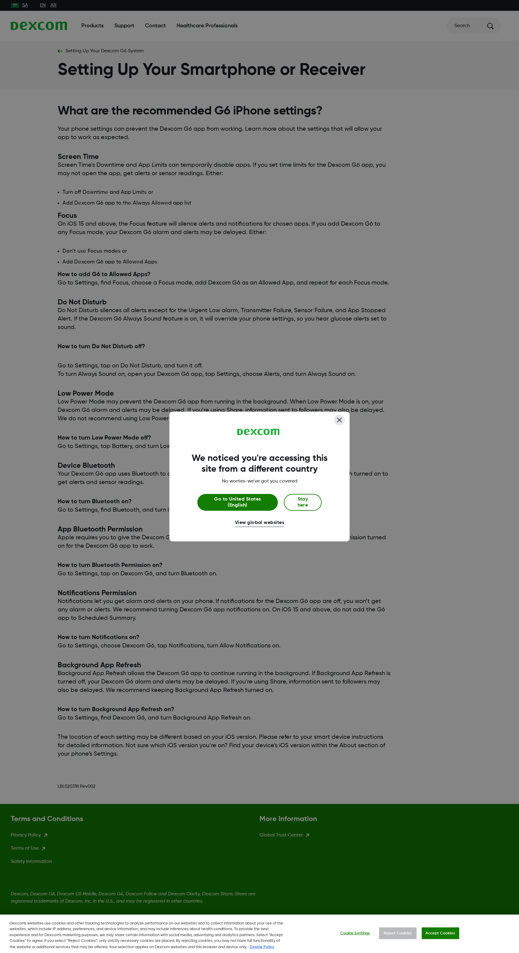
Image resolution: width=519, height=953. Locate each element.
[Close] (339, 420)
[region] (259, 934)
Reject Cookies (398, 933)
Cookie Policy (262, 947)
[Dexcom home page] (258, 432)
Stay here (303, 502)
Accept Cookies (440, 933)
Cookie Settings (355, 933)
